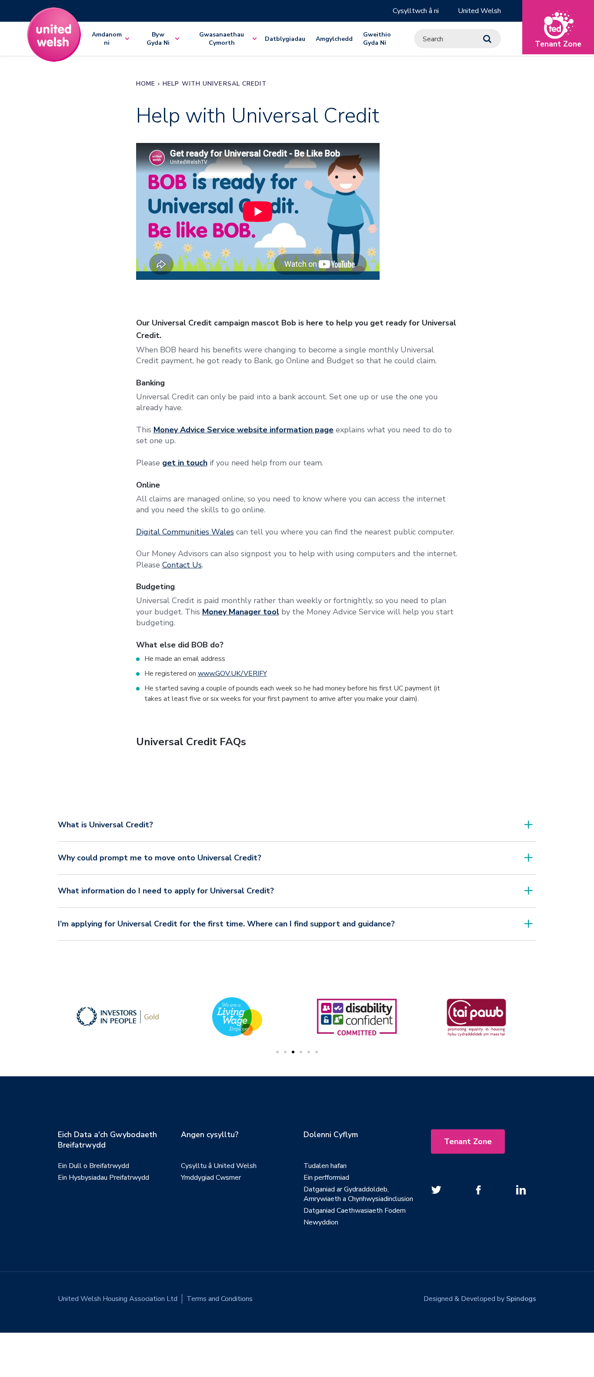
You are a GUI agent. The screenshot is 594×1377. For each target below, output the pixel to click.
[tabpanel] (357, 1016)
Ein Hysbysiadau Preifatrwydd (103, 1177)
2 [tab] (285, 1052)
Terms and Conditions (220, 1299)
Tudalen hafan (325, 1166)
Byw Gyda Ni (158, 38)
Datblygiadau (285, 39)
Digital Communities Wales (185, 532)
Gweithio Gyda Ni (377, 38)
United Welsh (479, 11)
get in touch (184, 463)
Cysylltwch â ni (416, 11)
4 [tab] (301, 1052)
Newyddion (321, 1222)
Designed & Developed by (480, 1299)
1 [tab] (277, 1052)
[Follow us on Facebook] (479, 1190)
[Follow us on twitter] (437, 1190)
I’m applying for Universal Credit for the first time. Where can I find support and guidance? (226, 924)
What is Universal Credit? (105, 825)
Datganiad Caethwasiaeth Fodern (355, 1210)
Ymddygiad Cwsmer (211, 1177)
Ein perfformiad (326, 1177)
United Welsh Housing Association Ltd (117, 1299)
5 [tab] (308, 1052)
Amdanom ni (107, 38)
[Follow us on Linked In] (521, 1190)
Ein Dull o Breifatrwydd (93, 1166)
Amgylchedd (334, 39)
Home (145, 84)
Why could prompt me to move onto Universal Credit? (159, 858)
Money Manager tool (240, 612)
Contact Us (182, 565)
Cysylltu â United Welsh (219, 1166)
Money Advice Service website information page (244, 430)
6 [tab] (316, 1052)
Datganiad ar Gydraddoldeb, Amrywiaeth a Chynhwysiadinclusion (358, 1194)
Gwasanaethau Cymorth (221, 38)
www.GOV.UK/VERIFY (232, 673)
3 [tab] (293, 1052)
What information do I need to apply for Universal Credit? (166, 891)
